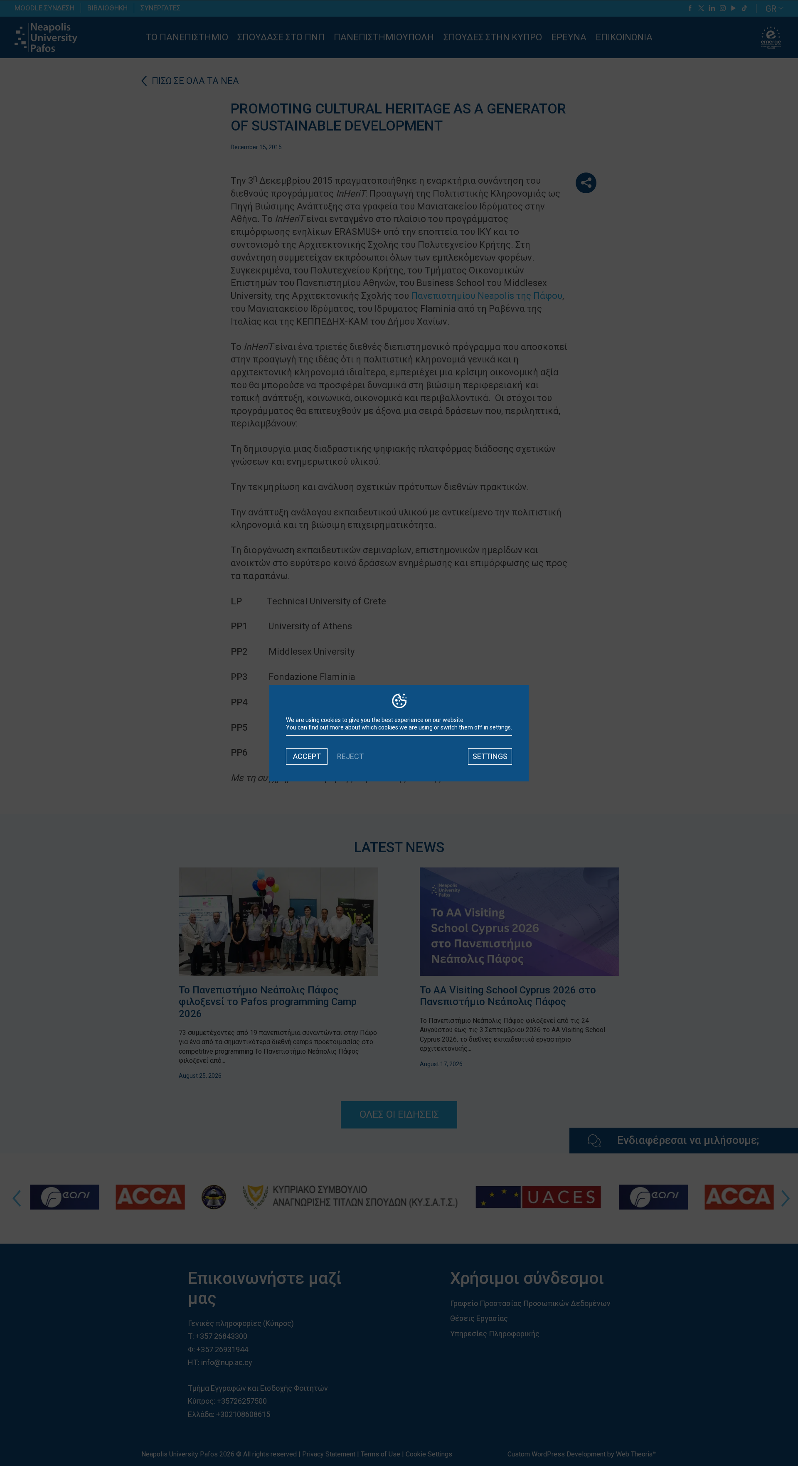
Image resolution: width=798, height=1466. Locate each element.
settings (500, 727)
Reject (350, 756)
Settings (490, 756)
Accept (307, 756)
